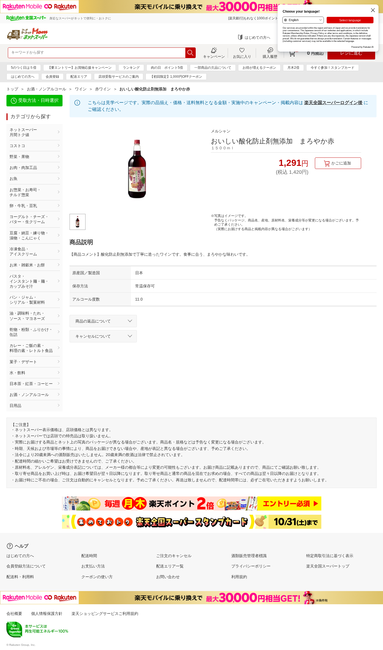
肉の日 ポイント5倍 (167, 68)
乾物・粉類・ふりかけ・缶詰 (31, 332)
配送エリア (78, 77)
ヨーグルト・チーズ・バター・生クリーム (29, 219)
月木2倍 (293, 68)
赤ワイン (103, 89)
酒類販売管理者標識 (249, 555)
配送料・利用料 (20, 577)
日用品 (15, 405)
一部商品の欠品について (212, 68)
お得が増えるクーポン (259, 68)
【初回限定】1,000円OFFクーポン (176, 77)
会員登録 (52, 77)
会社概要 (14, 613)
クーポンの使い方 (97, 577)
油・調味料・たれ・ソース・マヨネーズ (27, 316)
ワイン (81, 89)
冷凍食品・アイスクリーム (23, 251)
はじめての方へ (257, 37)
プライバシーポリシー (251, 566)
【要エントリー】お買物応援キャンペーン (80, 68)
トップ (12, 89)
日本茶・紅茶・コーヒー (31, 383)
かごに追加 (341, 163)
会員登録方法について (26, 566)
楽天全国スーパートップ (327, 566)
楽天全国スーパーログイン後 (333, 102)
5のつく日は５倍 (23, 68)
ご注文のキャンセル (174, 555)
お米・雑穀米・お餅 (27, 265)
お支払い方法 (93, 566)
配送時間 (89, 555)
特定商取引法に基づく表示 (329, 555)
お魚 (13, 178)
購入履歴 (270, 56)
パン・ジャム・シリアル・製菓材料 (27, 300)
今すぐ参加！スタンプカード (332, 68)
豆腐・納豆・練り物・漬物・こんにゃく (29, 235)
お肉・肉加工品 (23, 167)
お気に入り (242, 56)
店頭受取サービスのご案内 (118, 77)
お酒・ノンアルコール (46, 89)
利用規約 (239, 577)
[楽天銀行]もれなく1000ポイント (253, 18)
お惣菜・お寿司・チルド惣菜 (25, 192)
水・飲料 (17, 372)
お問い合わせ (168, 577)
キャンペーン (214, 56)
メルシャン (220, 131)
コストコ (17, 145)
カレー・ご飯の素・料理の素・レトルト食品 (31, 348)
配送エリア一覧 (170, 566)
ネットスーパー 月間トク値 (31, 132)
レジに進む (351, 53)
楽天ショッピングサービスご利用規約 (104, 613)
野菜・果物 (19, 156)
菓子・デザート (23, 362)
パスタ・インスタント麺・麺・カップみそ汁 (29, 281)
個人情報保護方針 (47, 613)
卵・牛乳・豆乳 (23, 205)
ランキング (131, 68)
